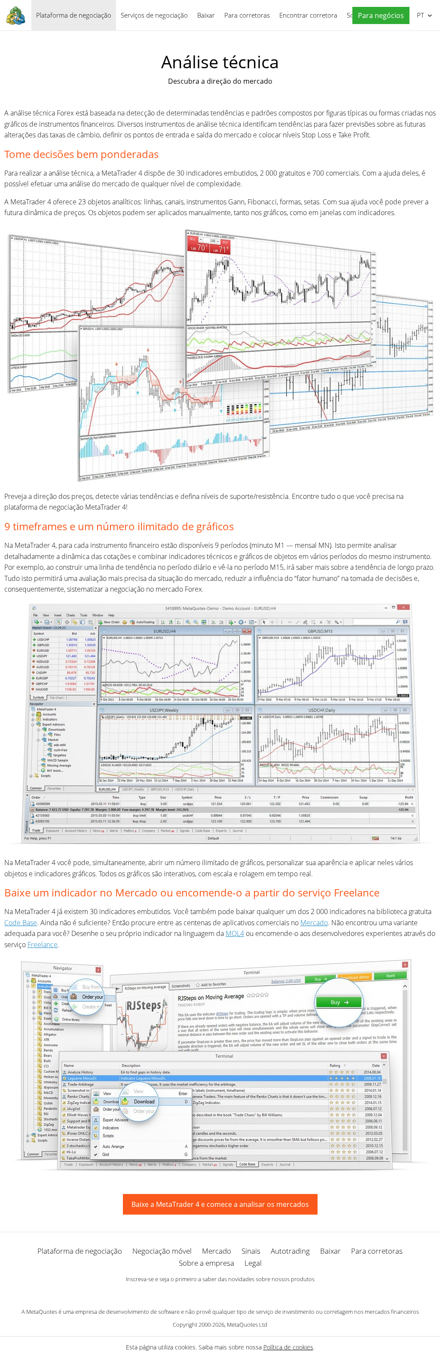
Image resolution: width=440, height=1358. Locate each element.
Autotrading (290, 1251)
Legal (253, 1263)
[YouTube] (234, 1293)
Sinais (250, 1251)
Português (419, 15)
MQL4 (235, 933)
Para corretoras (247, 15)
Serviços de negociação (154, 15)
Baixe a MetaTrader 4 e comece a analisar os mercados (220, 1204)
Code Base (20, 922)
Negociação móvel (162, 1251)
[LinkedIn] (220, 1293)
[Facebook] (206, 1293)
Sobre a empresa (206, 1263)
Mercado (314, 922)
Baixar (206, 15)
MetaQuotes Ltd (247, 1324)
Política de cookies (288, 1347)
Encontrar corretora (308, 15)
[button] (378, 15)
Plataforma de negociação (73, 15)
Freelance (43, 944)
